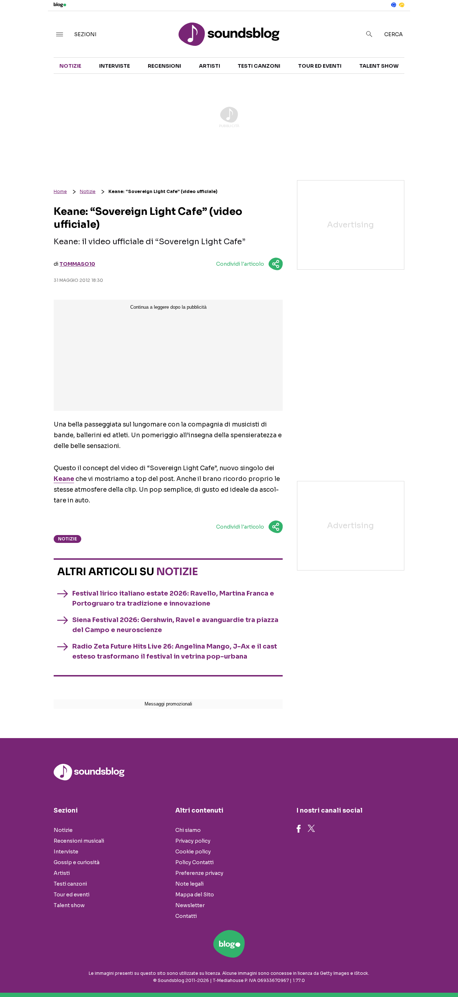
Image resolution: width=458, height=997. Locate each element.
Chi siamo (188, 830)
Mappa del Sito (194, 894)
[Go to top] (392, 973)
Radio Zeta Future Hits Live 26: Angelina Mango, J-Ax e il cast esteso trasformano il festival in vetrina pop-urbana (174, 651)
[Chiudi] (441, 20)
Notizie (70, 66)
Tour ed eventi (319, 66)
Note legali (189, 884)
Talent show (379, 66)
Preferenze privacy (199, 873)
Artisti (209, 66)
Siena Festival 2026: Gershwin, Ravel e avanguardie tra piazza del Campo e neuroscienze (175, 625)
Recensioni (164, 66)
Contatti (186, 916)
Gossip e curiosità (76, 862)
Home (60, 191)
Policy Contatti (194, 862)
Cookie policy (193, 851)
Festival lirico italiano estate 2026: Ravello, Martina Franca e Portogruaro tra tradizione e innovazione (173, 598)
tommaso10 (77, 264)
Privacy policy (192, 841)
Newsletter (190, 905)
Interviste (114, 66)
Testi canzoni (259, 66)
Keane (64, 479)
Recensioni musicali (79, 841)
